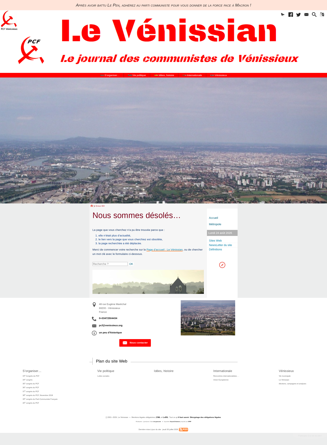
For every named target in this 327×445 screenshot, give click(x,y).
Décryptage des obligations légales (205, 417)
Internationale (222, 371)
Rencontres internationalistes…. (226, 376)
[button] (283, 14)
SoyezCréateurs (175, 421)
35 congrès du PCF (31, 383)
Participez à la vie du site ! (310, 436)
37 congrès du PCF (31, 391)
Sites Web (215, 240)
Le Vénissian (284, 380)
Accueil (213, 217)
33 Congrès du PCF (31, 376)
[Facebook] (291, 14)
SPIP (189, 421)
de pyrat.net (157, 421)
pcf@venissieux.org (110, 325)
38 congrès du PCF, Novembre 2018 (38, 395)
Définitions (215, 249)
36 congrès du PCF (31, 387)
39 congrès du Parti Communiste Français (40, 399)
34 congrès (27, 380)
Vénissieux (286, 371)
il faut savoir (183, 417)
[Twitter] (298, 14)
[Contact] (306, 14)
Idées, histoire (163, 371)
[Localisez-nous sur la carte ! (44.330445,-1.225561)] (222, 264)
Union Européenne (221, 380)
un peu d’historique (110, 332)
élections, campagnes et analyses (292, 384)
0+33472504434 (108, 318)
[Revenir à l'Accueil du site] (92, 206)
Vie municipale (285, 376)
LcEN (165, 417)
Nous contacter (139, 342)
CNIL (158, 417)
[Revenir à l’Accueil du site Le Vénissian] (9, 20)
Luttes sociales (103, 376)
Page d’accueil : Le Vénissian (165, 249)
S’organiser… (32, 371)
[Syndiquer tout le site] (183, 429)
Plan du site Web (111, 361)
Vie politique (105, 371)
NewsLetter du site (220, 245)
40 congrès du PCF (31, 403)
